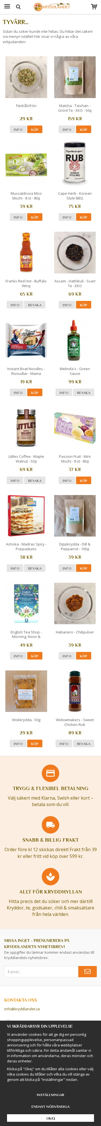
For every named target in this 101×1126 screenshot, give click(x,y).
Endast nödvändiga (50, 1106)
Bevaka (35, 305)
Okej (50, 1118)
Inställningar (50, 1095)
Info (18, 129)
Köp (34, 129)
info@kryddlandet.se (22, 1008)
